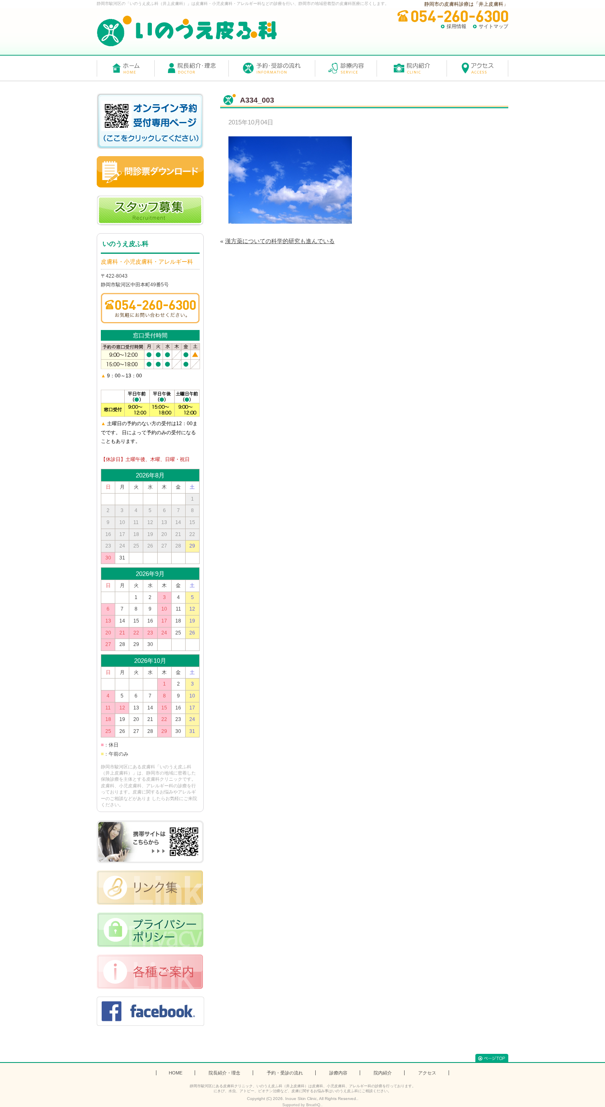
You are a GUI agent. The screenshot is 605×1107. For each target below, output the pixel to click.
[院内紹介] (412, 68)
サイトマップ (493, 26)
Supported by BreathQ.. (302, 1105)
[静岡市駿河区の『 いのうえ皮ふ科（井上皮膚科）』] (187, 31)
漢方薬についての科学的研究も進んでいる (280, 241)
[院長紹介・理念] (191, 68)
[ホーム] (125, 68)
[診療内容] (346, 68)
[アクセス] (477, 68)
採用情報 (456, 26)
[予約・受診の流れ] (271, 68)
